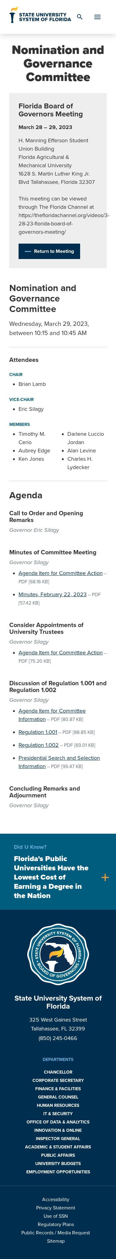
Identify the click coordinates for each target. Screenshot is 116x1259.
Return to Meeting (54, 251)
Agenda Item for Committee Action (61, 573)
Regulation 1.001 (38, 732)
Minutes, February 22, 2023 (53, 594)
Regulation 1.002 (39, 745)
